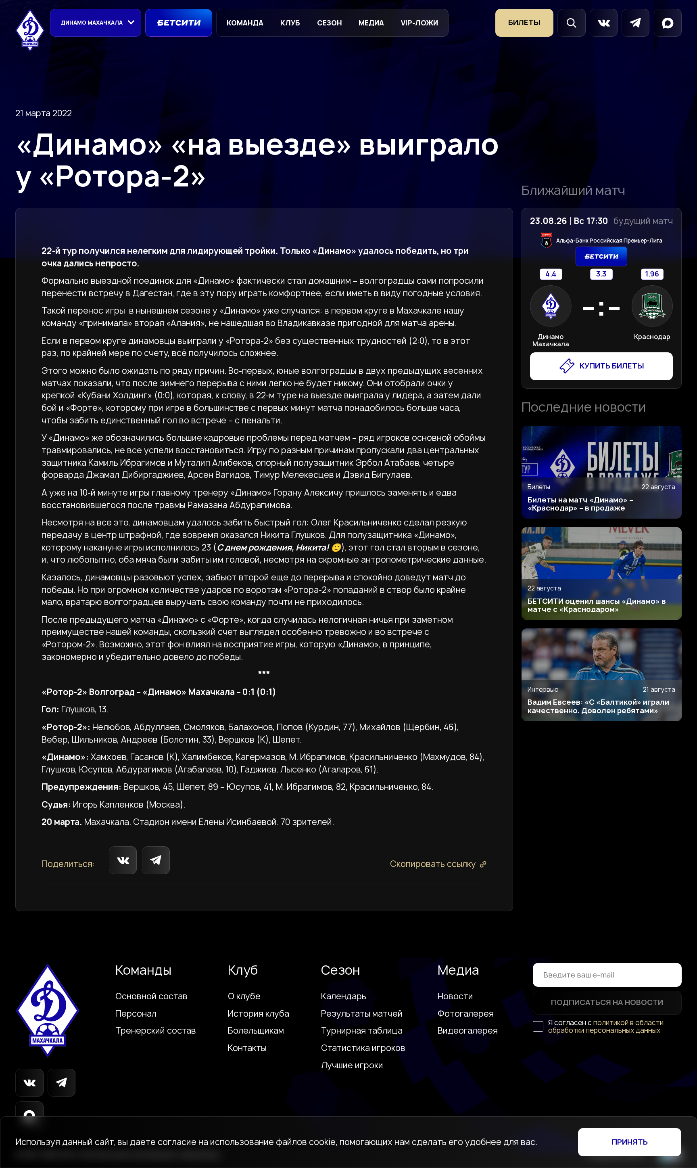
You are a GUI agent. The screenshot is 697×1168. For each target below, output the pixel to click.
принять (629, 1142)
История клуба (258, 1014)
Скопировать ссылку (433, 864)
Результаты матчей (362, 1014)
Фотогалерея (466, 1014)
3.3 (602, 274)
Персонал (136, 1014)
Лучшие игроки (352, 1065)
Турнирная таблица (362, 1031)
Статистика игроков (363, 1048)
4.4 (550, 274)
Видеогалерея (468, 1031)
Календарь (343, 996)
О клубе (244, 996)
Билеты (524, 22)
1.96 (652, 274)
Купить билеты (612, 366)
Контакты (247, 1048)
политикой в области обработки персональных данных (606, 1026)
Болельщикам (256, 1031)
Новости (455, 996)
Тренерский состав (155, 1031)
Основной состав (151, 996)
